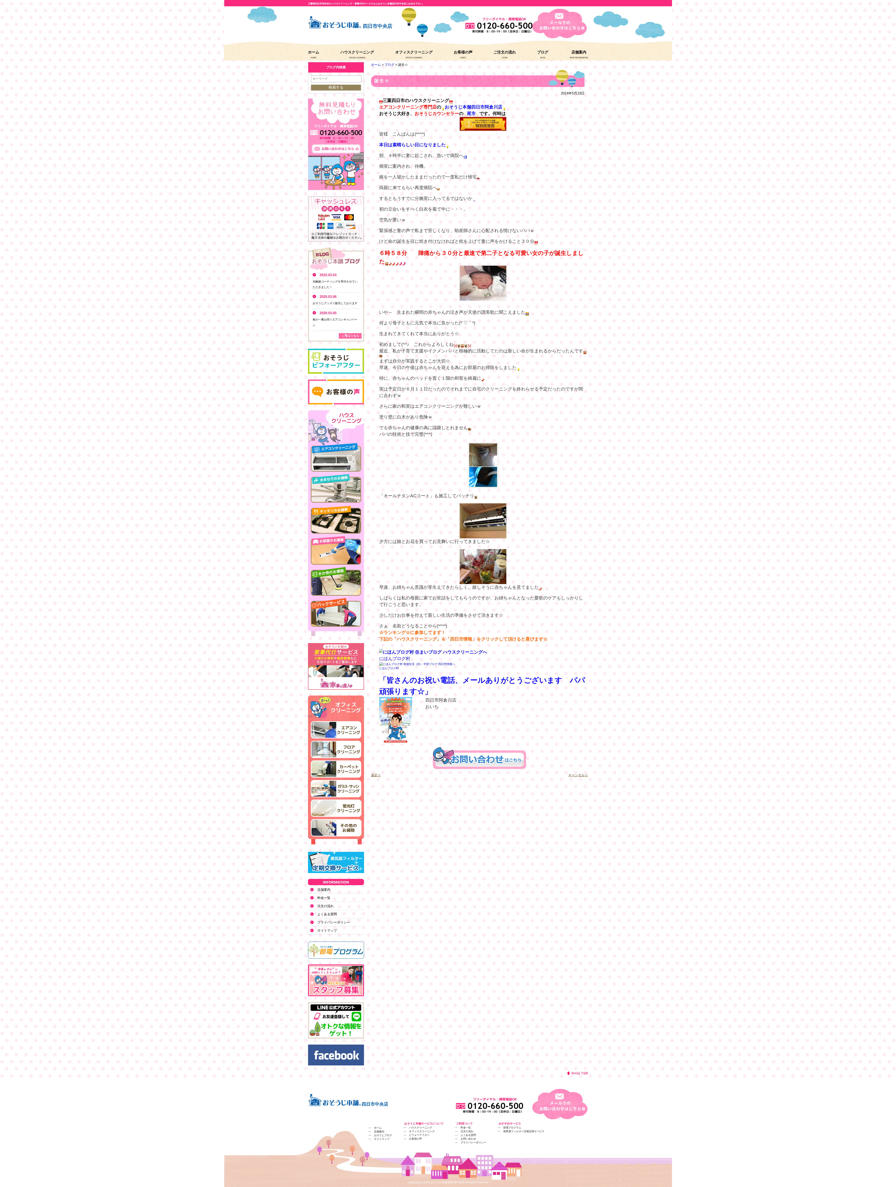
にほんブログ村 (394, 658)
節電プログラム (512, 1127)
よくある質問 (327, 914)
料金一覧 (323, 898)
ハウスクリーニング (357, 52)
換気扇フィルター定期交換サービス (523, 1131)
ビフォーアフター (419, 1135)
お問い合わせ (468, 1138)
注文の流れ (325, 906)
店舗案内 (578, 52)
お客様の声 (463, 52)
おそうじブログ (383, 1135)
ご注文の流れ (505, 52)
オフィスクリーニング (414, 52)
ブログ (542, 52)
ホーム (313, 52)
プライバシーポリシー (333, 922)
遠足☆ (376, 775)
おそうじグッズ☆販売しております (335, 303)
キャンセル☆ (578, 775)
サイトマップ (327, 930)
